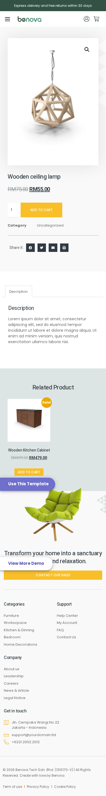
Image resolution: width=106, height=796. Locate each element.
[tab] (18, 291)
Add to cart (41, 210)
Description (18, 291)
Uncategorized (50, 225)
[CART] (96, 19)
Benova (58, 775)
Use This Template (28, 484)
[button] (7, 19)
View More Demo (26, 563)
